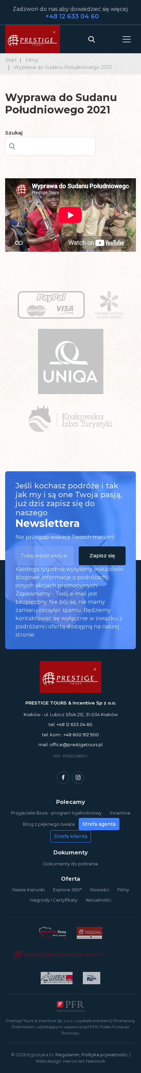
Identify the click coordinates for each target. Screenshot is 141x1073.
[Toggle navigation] (126, 39)
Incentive (120, 813)
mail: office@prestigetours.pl (70, 744)
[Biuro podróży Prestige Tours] (32, 39)
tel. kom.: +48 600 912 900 (70, 734)
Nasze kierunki (28, 889)
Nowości (99, 889)
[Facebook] (63, 777)
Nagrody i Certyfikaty (53, 900)
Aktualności (98, 900)
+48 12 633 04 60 (72, 16)
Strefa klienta (70, 836)
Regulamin (67, 1054)
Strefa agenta (99, 824)
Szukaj (14, 132)
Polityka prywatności (104, 1054)
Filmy (123, 889)
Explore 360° (67, 889)
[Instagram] (78, 777)
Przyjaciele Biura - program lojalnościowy (56, 813)
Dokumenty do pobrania (70, 863)
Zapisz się (102, 555)
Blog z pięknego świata (49, 824)
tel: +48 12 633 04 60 (70, 724)
